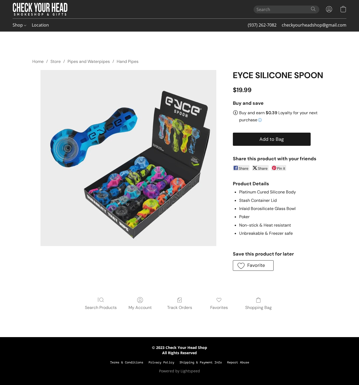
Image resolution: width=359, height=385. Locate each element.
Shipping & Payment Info (201, 362)
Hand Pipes (128, 61)
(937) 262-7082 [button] (262, 25)
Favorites (219, 307)
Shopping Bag (258, 307)
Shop (18, 25)
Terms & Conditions (126, 362)
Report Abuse (238, 362)
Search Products (101, 307)
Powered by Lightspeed (179, 370)
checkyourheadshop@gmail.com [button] (314, 25)
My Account (140, 307)
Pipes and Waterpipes (89, 61)
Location (40, 25)
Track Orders (179, 307)
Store (55, 61)
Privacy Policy (161, 362)
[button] (40, 9)
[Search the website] (313, 9)
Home (38, 61)
